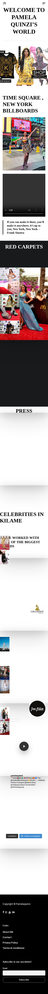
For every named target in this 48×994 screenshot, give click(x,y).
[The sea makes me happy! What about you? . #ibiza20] (24, 791)
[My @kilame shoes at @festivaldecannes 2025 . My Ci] (24, 813)
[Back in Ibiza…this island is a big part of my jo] (24, 806)
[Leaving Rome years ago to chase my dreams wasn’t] (24, 826)
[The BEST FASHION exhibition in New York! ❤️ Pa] (24, 811)
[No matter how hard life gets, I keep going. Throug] (24, 800)
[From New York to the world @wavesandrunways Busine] (24, 823)
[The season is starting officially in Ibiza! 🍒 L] (24, 798)
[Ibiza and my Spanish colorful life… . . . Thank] (24, 815)
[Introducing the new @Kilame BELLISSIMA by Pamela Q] (24, 828)
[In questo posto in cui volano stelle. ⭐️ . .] (24, 796)
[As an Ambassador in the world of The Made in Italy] (24, 808)
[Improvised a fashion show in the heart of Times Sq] (24, 804)
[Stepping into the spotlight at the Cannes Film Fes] (24, 819)
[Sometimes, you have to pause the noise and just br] (24, 830)
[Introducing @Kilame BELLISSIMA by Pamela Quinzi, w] (24, 832)
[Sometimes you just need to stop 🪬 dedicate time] (24, 793)
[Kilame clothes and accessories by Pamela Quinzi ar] (24, 802)
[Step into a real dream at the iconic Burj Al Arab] (24, 821)
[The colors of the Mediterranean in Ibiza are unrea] (24, 817)
